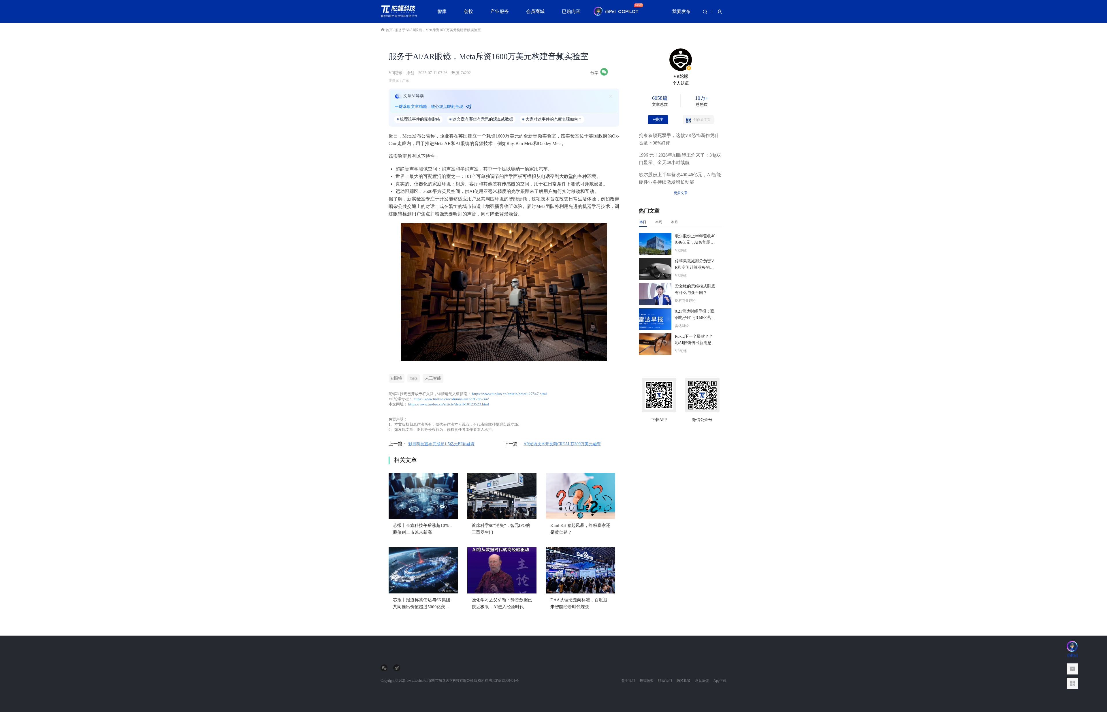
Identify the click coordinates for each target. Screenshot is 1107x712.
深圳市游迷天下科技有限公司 (450, 681)
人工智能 (433, 378)
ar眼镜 (396, 378)
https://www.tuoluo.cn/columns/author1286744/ (451, 399)
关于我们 (628, 681)
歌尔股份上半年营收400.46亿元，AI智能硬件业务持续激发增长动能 (680, 178)
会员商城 (535, 11)
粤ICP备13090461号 (504, 681)
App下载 (719, 681)
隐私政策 (683, 681)
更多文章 (681, 193)
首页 (390, 30)
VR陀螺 (395, 73)
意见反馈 (702, 681)
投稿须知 (647, 681)
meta (413, 378)
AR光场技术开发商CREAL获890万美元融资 (562, 444)
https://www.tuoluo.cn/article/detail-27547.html (509, 394)
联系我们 (665, 681)
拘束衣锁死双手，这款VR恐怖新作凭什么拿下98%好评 (679, 139)
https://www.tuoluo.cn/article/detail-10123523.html (448, 404)
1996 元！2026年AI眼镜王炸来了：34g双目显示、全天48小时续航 (680, 159)
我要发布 (681, 11)
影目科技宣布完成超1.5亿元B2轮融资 (441, 444)
